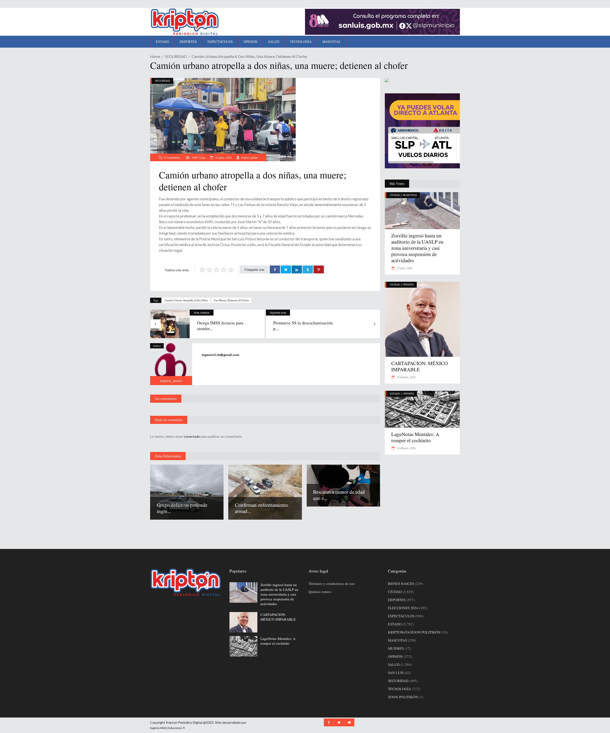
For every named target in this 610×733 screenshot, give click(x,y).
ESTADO (395, 393)
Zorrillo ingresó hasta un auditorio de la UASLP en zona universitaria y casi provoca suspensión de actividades (417, 248)
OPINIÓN (408, 284)
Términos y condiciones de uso (332, 583)
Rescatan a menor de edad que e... (339, 494)
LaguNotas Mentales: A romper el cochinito (415, 437)
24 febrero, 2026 (406, 448)
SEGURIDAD (176, 56)
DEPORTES (397, 599)
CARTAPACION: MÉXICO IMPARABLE (419, 366)
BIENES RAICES (401, 583)
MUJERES (396, 648)
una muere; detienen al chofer (231, 300)
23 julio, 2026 (404, 268)
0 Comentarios (172, 157)
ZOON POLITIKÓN (403, 696)
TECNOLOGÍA (399, 688)
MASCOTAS (410, 195)
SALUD (394, 664)
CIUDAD (395, 195)
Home (155, 56)
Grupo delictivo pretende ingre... (182, 508)
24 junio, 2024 (223, 157)
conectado (192, 436)
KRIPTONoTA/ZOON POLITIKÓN (414, 632)
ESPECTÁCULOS (401, 615)
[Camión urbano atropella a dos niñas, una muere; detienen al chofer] (171, 364)
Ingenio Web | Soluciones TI (167, 728)
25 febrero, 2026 (406, 377)
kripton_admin (249, 157)
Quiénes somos (320, 591)
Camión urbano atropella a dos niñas (186, 300)
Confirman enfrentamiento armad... (261, 508)
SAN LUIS (396, 672)
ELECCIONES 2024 (403, 607)
